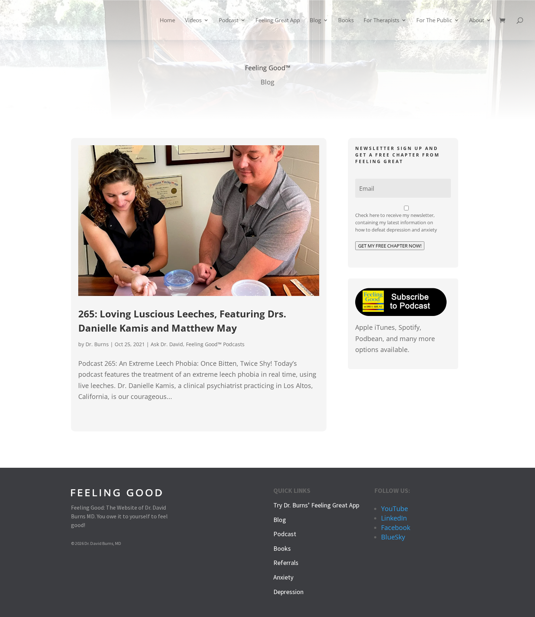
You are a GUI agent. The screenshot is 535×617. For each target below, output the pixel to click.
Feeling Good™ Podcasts (215, 344)
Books (346, 20)
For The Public (434, 20)
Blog (315, 20)
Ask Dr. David (167, 344)
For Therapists (381, 20)
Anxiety (283, 577)
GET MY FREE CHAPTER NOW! (389, 245)
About (476, 20)
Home (167, 20)
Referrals (285, 562)
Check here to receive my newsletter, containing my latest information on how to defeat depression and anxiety (396, 222)
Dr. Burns (97, 344)
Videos (193, 20)
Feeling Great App (277, 20)
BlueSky (393, 537)
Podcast (228, 20)
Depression (288, 592)
